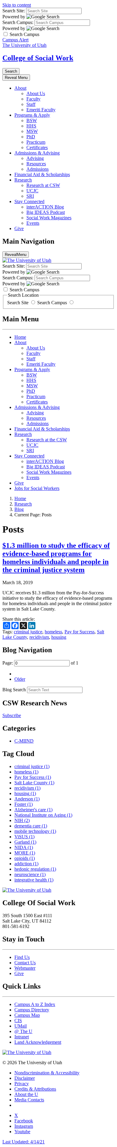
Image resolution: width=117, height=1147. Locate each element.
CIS (18, 1020)
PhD (30, 136)
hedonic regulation (35, 869)
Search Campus (52, 302)
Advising (35, 158)
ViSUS (24, 836)
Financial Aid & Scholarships (42, 174)
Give (19, 228)
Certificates (37, 147)
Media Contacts (29, 1099)
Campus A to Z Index (34, 1004)
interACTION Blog (45, 206)
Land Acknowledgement (37, 1042)
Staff (30, 104)
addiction (26, 863)
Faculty (33, 98)
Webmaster (24, 968)
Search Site (18, 302)
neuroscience (30, 874)
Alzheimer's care (33, 809)
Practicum (35, 142)
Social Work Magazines (48, 217)
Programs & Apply (32, 115)
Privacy (21, 1083)
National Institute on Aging (43, 815)
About (20, 88)
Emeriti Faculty (41, 109)
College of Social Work (37, 58)
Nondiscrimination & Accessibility (47, 1072)
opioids (24, 858)
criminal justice (28, 631)
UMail (20, 1025)
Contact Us (25, 962)
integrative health (33, 879)
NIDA (23, 847)
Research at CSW (43, 185)
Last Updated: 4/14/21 (23, 1141)
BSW (31, 120)
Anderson (27, 798)
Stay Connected (29, 201)
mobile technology (35, 831)
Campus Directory (31, 1009)
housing (58, 637)
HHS (31, 125)
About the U (26, 1094)
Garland (25, 842)
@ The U (23, 1031)
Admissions (37, 169)
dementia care (30, 825)
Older (19, 679)
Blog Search (14, 689)
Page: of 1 (40, 662)
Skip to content (16, 5)
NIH (22, 820)
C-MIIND (24, 740)
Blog (19, 509)
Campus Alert (15, 39)
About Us (35, 93)
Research (23, 179)
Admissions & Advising (37, 152)
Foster (23, 804)
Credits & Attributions (35, 1088)
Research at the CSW (46, 439)
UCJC (32, 190)
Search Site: (13, 10)
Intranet (21, 1036)
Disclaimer (24, 1078)
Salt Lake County (34, 782)
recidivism (39, 637)
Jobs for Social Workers (36, 488)
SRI (30, 196)
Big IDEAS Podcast (45, 212)
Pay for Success (79, 631)
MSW (32, 131)
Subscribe (11, 715)
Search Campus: (17, 22)
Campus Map (27, 1015)
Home (20, 337)
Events (32, 223)
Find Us (22, 957)
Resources (36, 163)
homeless (53, 631)
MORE (24, 852)
